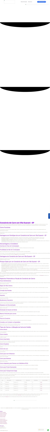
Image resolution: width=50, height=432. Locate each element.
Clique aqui (15, 254)
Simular (41, 382)
